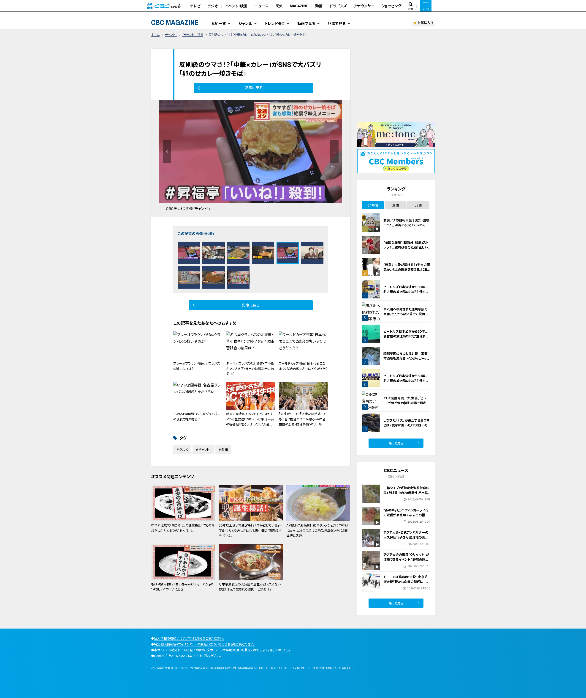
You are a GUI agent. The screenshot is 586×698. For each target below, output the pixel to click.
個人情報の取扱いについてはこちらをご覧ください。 (189, 638)
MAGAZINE (299, 5)
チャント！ (171, 34)
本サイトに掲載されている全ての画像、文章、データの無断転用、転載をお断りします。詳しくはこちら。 (222, 650)
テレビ (195, 5)
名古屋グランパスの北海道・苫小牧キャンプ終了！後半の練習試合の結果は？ (250, 368)
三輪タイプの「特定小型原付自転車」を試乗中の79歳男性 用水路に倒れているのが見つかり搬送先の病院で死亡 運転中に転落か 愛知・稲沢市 (406, 497)
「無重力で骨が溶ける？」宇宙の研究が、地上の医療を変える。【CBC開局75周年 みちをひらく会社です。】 (406, 272)
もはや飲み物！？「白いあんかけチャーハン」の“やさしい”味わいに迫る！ (182, 586)
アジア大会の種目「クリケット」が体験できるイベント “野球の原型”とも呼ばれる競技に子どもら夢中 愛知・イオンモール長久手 (406, 562)
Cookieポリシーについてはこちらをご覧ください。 (187, 656)
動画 (319, 5)
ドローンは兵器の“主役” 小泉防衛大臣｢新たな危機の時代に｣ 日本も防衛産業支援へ (406, 581)
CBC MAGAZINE (175, 22)
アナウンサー (364, 5)
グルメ (183, 450)
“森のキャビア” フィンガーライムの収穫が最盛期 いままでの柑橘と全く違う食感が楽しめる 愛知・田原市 (405, 517)
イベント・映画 (236, 5)
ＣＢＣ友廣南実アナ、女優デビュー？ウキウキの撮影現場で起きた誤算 (406, 403)
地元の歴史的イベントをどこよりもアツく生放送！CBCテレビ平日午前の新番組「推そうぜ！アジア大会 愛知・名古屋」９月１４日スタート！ (250, 421)
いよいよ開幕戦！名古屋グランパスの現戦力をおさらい (196, 416)
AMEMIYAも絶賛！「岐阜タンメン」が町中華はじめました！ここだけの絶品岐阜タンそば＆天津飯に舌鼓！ (317, 530)
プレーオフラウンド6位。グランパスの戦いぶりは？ (196, 365)
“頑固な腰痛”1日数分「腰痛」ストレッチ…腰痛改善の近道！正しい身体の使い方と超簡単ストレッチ (406, 247)
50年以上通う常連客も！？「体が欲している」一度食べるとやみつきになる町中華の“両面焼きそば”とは (250, 530)
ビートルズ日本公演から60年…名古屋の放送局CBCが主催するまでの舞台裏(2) (406, 336)
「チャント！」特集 (192, 34)
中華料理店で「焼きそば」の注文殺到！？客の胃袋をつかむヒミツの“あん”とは (182, 527)
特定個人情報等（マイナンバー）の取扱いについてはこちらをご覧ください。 (204, 644)
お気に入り (425, 23)
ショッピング (391, 5)
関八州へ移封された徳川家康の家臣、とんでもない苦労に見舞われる (406, 314)
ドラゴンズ (338, 5)
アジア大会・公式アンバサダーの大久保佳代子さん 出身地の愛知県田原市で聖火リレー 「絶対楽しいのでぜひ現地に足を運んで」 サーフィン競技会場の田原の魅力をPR (406, 544)
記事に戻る (253, 88)
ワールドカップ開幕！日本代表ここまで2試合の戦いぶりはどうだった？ (303, 365)
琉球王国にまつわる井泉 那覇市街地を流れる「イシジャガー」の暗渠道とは (406, 358)
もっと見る (396, 443)
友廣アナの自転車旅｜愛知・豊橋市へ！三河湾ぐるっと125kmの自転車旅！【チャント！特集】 (406, 225)
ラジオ (213, 5)
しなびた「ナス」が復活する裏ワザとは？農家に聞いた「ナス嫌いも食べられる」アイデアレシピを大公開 (406, 427)
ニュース (261, 5)
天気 (279, 5)
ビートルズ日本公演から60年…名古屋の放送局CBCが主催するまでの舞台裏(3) (406, 380)
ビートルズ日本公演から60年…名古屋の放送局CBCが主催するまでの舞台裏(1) (406, 291)
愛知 (224, 450)
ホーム (155, 34)
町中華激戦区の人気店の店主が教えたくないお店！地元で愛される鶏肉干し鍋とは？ (250, 586)
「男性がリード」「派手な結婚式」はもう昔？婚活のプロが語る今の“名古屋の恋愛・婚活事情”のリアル (302, 419)
